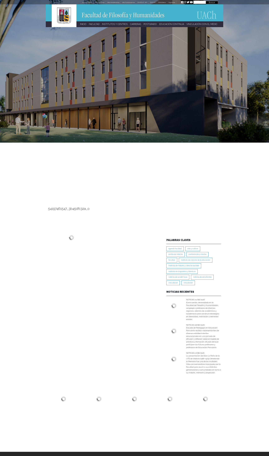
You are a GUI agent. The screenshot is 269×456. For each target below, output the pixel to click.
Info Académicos (113, 2)
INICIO (83, 24)
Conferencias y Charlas (197, 254)
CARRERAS (135, 24)
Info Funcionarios (128, 2)
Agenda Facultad (175, 249)
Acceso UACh (87, 2)
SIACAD (153, 2)
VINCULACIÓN (188, 283)
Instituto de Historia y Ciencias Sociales (183, 266)
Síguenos (171, 2)
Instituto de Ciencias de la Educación (195, 260)
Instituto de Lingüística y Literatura (182, 271)
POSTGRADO (150, 24)
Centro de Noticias (175, 254)
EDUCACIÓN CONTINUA (171, 24)
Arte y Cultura (192, 249)
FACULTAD (94, 24)
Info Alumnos (99, 2)
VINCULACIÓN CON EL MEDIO (201, 24)
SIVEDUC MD (142, 2)
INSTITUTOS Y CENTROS (115, 24)
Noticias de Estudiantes (202, 277)
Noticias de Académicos (177, 277)
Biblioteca (162, 2)
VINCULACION (173, 283)
